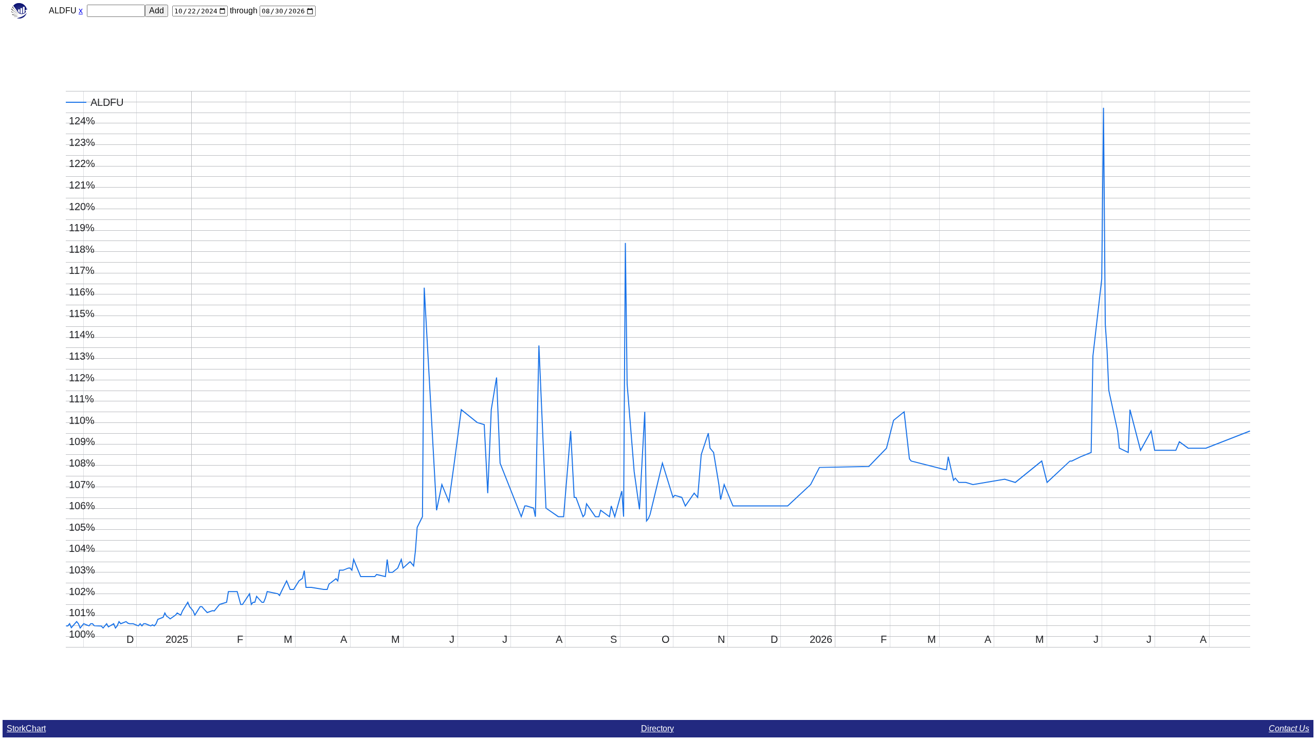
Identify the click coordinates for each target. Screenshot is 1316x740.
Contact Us (1289, 728)
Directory (657, 728)
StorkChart (26, 728)
